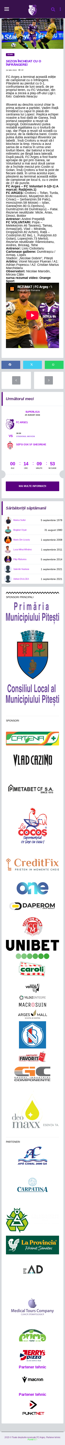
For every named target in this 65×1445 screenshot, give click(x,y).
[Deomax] (32, 1111)
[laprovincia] (32, 1245)
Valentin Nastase (21, 569)
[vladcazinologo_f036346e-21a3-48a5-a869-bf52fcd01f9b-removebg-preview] (32, 761)
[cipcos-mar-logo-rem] (32, 927)
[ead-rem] (32, 1270)
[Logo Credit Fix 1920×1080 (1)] (32, 864)
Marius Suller (19, 520)
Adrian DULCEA (21, 579)
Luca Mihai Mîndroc (22, 549)
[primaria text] (32, 613)
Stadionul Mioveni (25, 436)
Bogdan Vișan (20, 530)
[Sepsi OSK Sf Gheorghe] (10, 445)
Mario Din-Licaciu (21, 539)
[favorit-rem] (32, 1056)
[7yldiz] (32, 997)
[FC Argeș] (10, 423)
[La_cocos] (32, 825)
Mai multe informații (32, 486)
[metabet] (32, 788)
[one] (33, 888)
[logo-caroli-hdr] (32, 971)
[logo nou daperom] (32, 905)
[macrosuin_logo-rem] (32, 1005)
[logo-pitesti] (32, 654)
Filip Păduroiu (20, 559)
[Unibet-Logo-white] (32, 949)
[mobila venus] (32, 988)
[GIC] (32, 1074)
